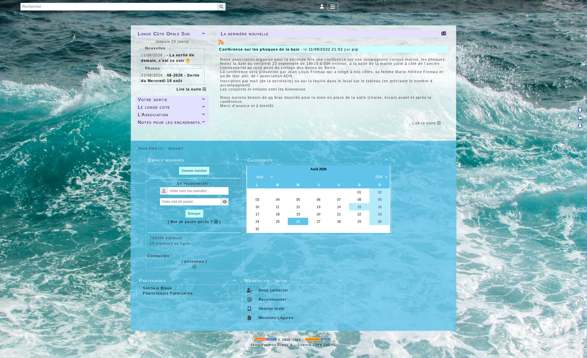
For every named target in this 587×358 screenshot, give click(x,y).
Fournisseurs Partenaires (168, 293)
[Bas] (580, 126)
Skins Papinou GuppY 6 (272, 345)
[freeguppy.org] (266, 339)
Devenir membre (194, 171)
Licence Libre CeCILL (316, 345)
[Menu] (333, 7)
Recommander (272, 299)
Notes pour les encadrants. (171, 122)
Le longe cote (171, 107)
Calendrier (317, 159)
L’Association (171, 114)
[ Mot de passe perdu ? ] (194, 222)
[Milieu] (580, 118)
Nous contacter (272, 290)
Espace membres (193, 159)
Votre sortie (171, 99)
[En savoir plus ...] (318, 339)
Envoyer (194, 213)
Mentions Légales (275, 318)
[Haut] (580, 109)
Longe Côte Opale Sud (171, 33)
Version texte (270, 309)
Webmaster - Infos (292, 280)
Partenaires (187, 280)
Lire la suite (189, 89)
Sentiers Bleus (157, 288)
